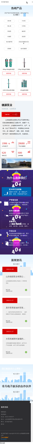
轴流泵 (24, 31)
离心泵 (9, 26)
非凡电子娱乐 (5, 2)
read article (9, 290)
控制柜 (9, 48)
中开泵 (24, 26)
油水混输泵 (24, 48)
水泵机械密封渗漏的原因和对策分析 (15, 340)
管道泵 (9, 31)
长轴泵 (9, 36)
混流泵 (24, 36)
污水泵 (24, 20)
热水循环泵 (9, 41)
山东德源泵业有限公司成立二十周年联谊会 (15, 277)
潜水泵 (9, 20)
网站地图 (2, 443)
